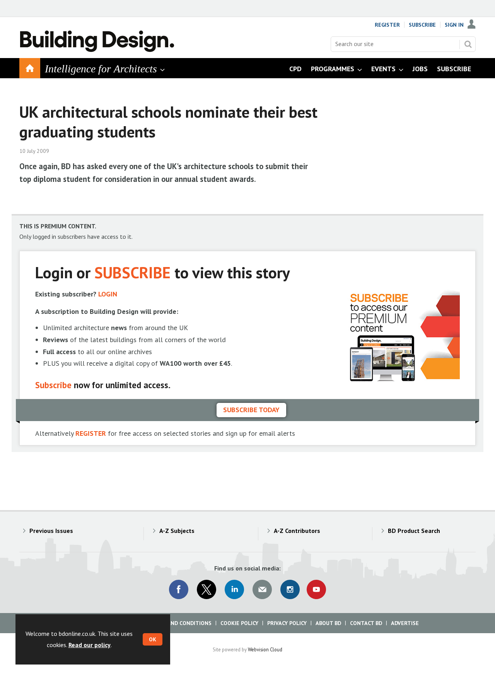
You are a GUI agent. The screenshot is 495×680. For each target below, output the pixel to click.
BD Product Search (414, 530)
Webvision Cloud (265, 649)
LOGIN (107, 293)
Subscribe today (251, 409)
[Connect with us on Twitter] (206, 589)
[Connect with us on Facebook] (179, 589)
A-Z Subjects (177, 530)
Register (387, 25)
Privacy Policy (287, 623)
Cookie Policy (239, 623)
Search (468, 44)
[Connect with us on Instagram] (290, 589)
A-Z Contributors (297, 530)
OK (152, 639)
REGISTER (90, 433)
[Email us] (262, 589)
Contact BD (366, 623)
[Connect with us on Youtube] (316, 589)
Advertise (405, 623)
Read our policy (89, 645)
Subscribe (422, 25)
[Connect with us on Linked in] (234, 589)
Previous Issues (51, 530)
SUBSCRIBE (132, 272)
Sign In (454, 25)
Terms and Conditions (180, 623)
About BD (328, 623)
